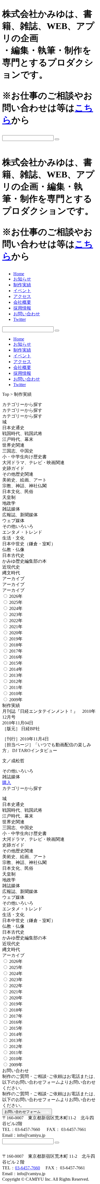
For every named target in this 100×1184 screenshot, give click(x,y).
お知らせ (22, 279)
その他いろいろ (17, 526)
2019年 (15, 638)
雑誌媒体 (11, 509)
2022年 (15, 620)
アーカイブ (14, 578)
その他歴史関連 (17, 474)
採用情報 (22, 308)
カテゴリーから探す (22, 404)
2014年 (15, 669)
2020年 (15, 632)
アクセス (22, 296)
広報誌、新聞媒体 (20, 514)
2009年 (15, 699)
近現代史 (11, 567)
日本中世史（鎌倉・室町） (29, 543)
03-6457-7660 (27, 1167)
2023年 (15, 614)
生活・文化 (13, 538)
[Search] (57, 139)
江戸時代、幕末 (17, 439)
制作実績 (22, 284)
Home (18, 273)
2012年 (15, 681)
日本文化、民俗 (17, 491)
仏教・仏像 (13, 549)
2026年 (15, 596)
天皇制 (9, 497)
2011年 (15, 687)
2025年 (15, 602)
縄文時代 (11, 572)
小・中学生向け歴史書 (24, 456)
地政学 (9, 503)
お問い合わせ (26, 313)
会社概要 (22, 302)
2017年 (15, 651)
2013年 (15, 675)
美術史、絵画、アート (24, 480)
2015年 (15, 663)
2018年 (15, 645)
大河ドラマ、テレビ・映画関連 (33, 462)
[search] (50, 138)
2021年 (15, 626)
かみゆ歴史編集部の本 (24, 561)
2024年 (15, 608)
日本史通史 (13, 427)
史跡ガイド (13, 468)
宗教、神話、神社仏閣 (24, 485)
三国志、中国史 (17, 451)
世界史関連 (13, 445)
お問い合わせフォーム (23, 1112)
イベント (22, 290)
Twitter (19, 319)
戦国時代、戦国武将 (22, 433)
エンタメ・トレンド (22, 532)
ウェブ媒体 (13, 520)
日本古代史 (13, 555)
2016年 (15, 657)
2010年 (15, 693)
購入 (6, 782)
